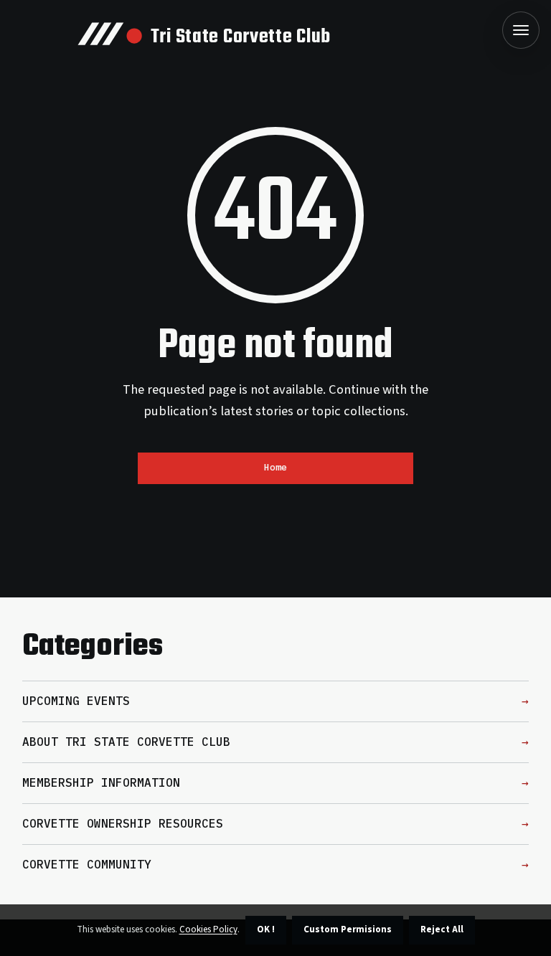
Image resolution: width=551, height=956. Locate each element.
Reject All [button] (441, 929)
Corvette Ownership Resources (122, 823)
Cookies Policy (208, 929)
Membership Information (101, 782)
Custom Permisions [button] (347, 929)
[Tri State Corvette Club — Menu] (521, 30)
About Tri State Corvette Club (126, 741)
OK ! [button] (266, 929)
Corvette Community (86, 864)
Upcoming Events (76, 701)
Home (275, 467)
